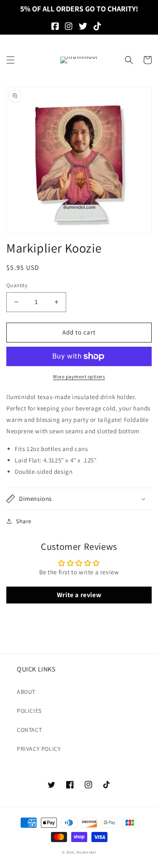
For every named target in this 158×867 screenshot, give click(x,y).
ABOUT (26, 692)
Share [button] (24, 521)
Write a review (79, 594)
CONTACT (29, 730)
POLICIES (29, 711)
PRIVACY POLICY (39, 749)
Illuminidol (86, 852)
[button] (10, 60)
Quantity (16, 285)
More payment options (79, 376)
